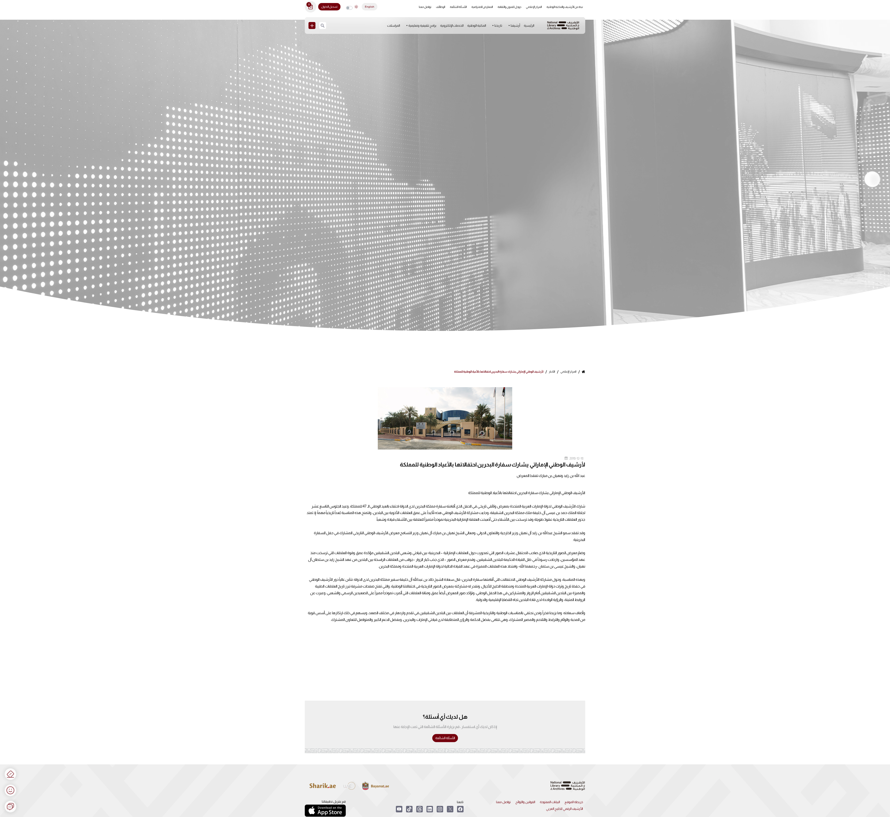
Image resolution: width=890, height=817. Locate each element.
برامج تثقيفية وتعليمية (422, 25)
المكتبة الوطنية (476, 25)
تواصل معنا (425, 7)
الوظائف (440, 7)
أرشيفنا (515, 25)
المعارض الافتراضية (482, 7)
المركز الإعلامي (534, 7)
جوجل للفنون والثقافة (509, 7)
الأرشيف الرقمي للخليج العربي (564, 809)
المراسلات (393, 25)
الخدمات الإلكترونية (452, 25)
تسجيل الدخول (329, 6)
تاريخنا (498, 25)
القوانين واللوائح (525, 802)
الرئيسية (529, 25)
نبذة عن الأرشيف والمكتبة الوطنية (565, 7)
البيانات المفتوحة (550, 802)
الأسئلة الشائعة (458, 7)
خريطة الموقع (574, 802)
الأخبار (552, 371)
